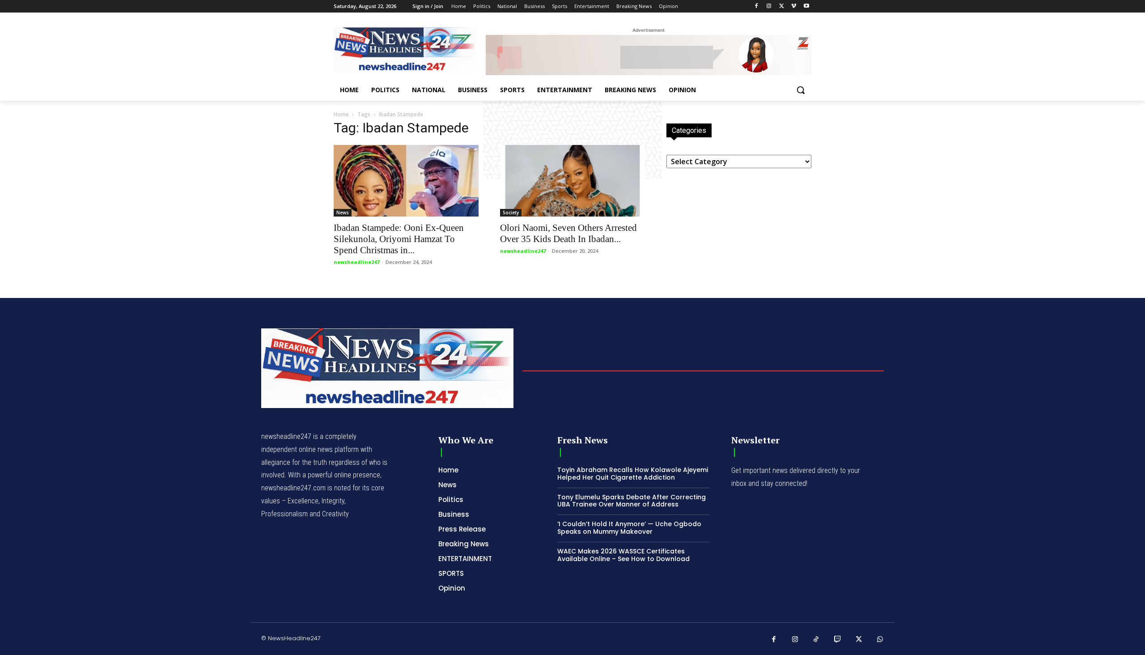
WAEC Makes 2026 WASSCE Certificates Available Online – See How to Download (623, 555)
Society (511, 212)
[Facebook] (756, 6)
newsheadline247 (356, 262)
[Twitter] (781, 6)
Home (341, 114)
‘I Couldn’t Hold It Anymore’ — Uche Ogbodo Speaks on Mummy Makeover (629, 527)
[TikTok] (816, 639)
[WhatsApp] (880, 639)
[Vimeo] (794, 6)
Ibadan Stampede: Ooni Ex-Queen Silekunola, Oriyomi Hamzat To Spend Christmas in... (399, 238)
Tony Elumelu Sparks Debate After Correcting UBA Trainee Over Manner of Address (631, 501)
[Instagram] (769, 6)
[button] (800, 90)
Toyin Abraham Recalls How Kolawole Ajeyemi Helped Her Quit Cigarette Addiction (632, 473)
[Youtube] (806, 6)
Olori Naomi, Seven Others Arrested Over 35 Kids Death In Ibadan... (568, 233)
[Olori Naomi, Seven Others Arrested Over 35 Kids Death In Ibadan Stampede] (572, 181)
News (342, 212)
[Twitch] (837, 639)
